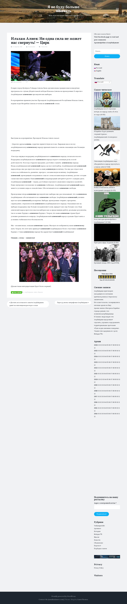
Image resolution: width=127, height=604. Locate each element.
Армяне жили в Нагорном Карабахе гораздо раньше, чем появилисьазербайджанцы (107, 311)
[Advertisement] (49, 122)
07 (111, 345)
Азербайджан (28, 292)
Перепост (97, 546)
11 (119, 368)
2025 (95, 351)
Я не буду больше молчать (63, 9)
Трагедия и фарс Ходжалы (104, 243)
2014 (95, 414)
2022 (95, 368)
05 (107, 345)
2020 (96, 379)
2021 (95, 374)
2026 (96, 345)
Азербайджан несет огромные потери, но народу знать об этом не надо (106, 112)
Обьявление (98, 543)
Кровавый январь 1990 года (104, 263)
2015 (95, 408)
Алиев (35, 292)
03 (103, 345)
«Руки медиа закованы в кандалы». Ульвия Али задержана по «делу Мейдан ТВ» (106, 331)
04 (105, 345)
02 (101, 345)
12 (94, 353)
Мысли (96, 537)
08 (113, 351)
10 (117, 351)
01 (99, 345)
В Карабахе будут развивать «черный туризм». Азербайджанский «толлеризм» (105, 134)
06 (109, 345)
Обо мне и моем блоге (102, 34)
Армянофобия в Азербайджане (106, 43)
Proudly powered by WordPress (63, 596)
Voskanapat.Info (99, 526)
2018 (95, 391)
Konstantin (31, 47)
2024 (95, 356)
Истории (97, 531)
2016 (95, 402)
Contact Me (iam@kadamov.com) (51, 599)
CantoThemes (82, 599)
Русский (100, 82)
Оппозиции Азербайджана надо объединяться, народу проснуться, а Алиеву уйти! (107, 164)
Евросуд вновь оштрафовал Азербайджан (72, 302)
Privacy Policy (99, 568)
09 (115, 351)
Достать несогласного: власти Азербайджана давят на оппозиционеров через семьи (26, 304)
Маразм (40, 292)
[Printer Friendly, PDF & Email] (16, 292)
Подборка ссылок (100, 548)
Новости (44, 47)
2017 (95, 396)
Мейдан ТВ (98, 534)
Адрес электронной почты (105, 503)
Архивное (97, 528)
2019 (95, 385)
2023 (96, 362)
